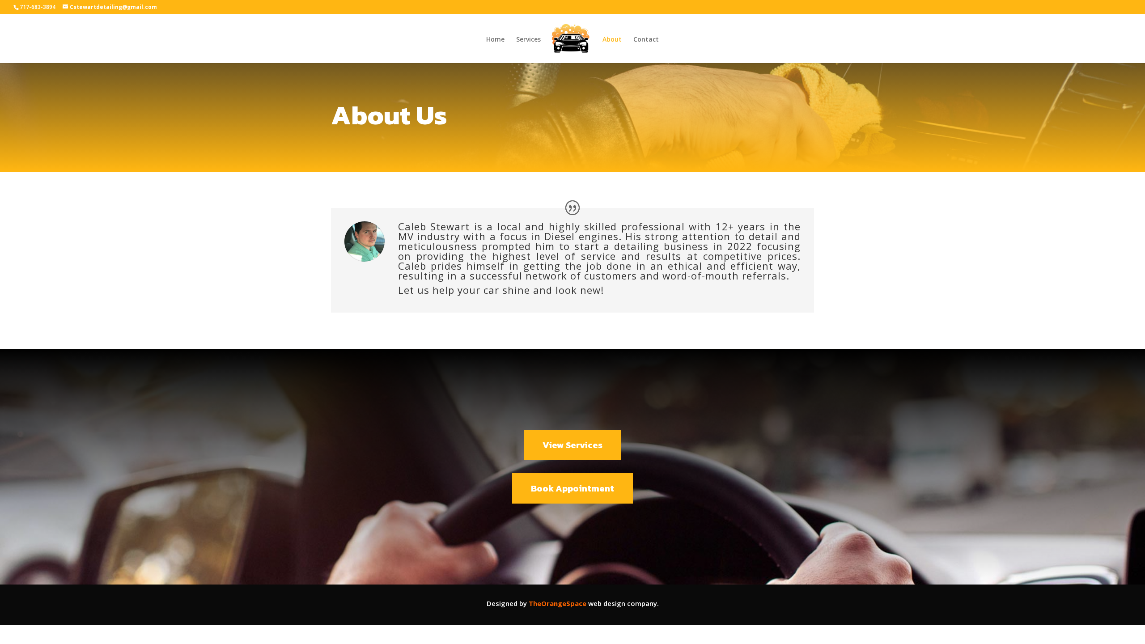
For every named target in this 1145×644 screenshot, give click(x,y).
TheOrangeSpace (557, 603)
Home (495, 39)
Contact (646, 39)
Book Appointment (572, 488)
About (612, 39)
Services (528, 39)
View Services (572, 445)
